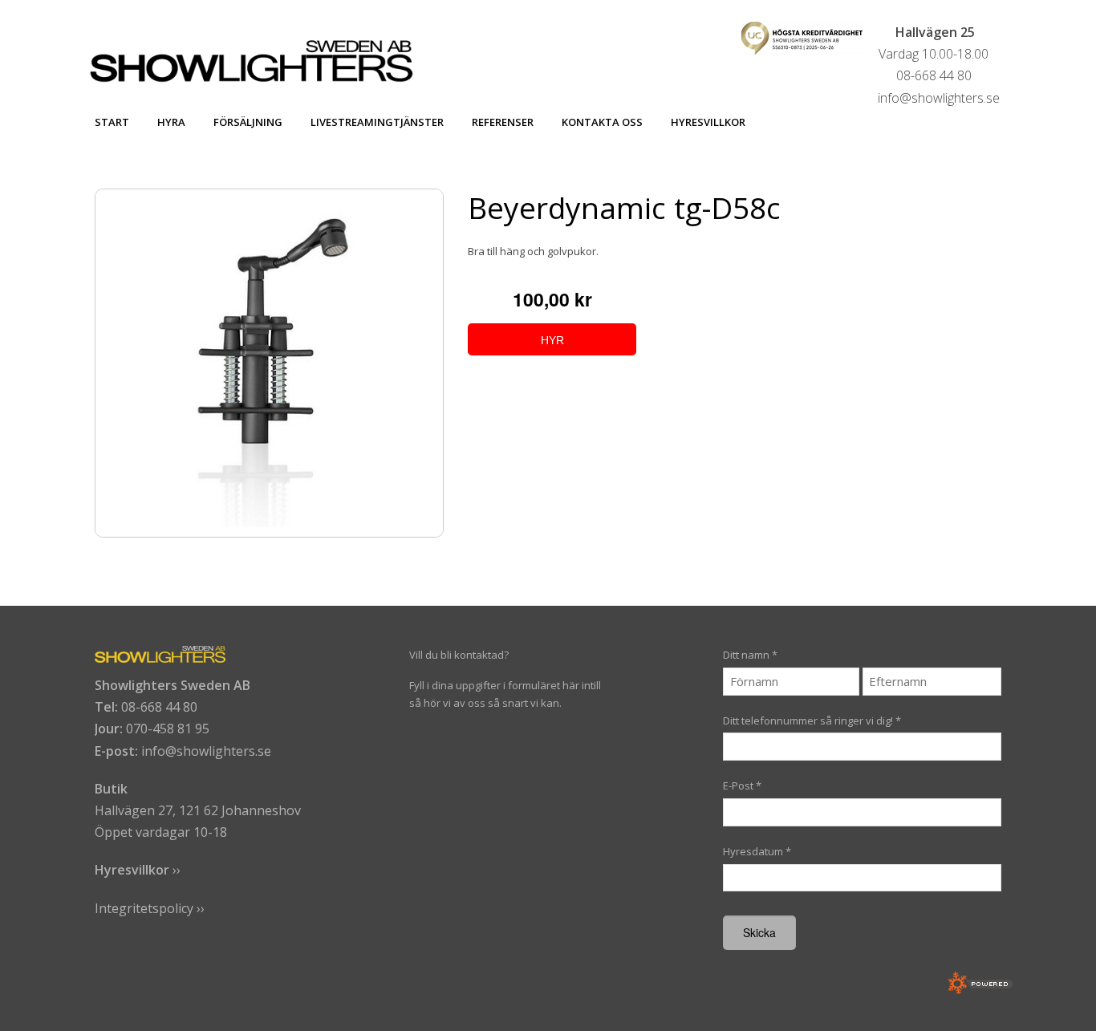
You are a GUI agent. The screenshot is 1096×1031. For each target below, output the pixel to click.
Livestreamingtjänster (377, 122)
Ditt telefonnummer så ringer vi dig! (812, 720)
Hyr (552, 340)
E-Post (742, 785)
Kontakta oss (602, 122)
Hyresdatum (757, 851)
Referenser (503, 122)
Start (112, 122)
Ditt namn (750, 654)
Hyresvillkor (708, 122)
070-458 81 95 (167, 728)
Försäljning (247, 122)
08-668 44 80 (159, 707)
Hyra (171, 122)
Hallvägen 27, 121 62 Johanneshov (198, 810)
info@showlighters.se (206, 751)
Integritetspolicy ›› (150, 908)
